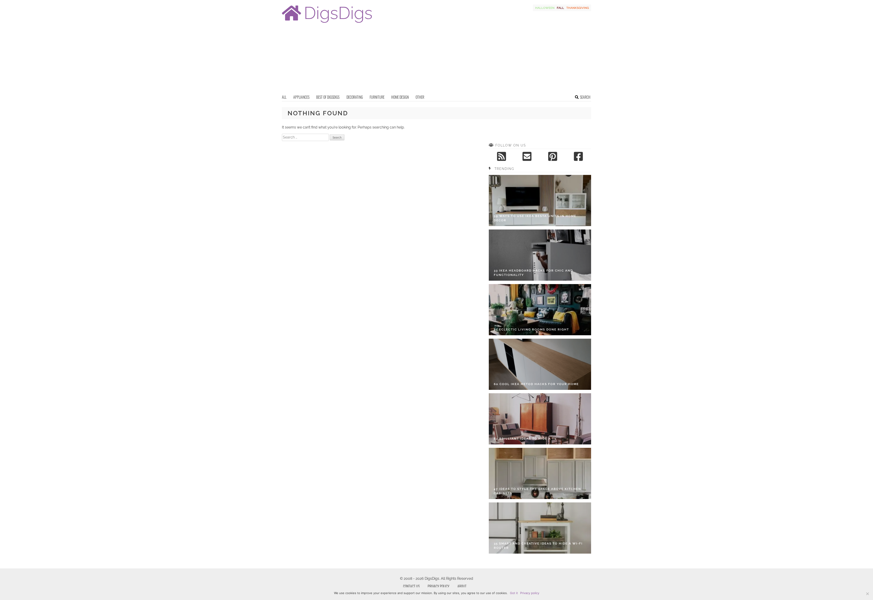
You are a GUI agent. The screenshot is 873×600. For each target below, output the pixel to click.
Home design (400, 97)
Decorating (354, 97)
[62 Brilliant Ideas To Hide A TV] (540, 418)
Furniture (377, 97)
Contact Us (411, 586)
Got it (514, 593)
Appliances (301, 97)
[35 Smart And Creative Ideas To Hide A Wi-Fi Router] (540, 528)
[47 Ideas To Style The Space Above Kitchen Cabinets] (540, 473)
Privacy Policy (438, 586)
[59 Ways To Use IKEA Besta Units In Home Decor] (540, 200)
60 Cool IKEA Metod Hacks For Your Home (536, 384)
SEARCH (585, 97)
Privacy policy (529, 593)
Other (420, 97)
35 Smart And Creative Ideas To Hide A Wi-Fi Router (538, 546)
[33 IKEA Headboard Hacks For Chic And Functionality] (540, 255)
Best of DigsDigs (327, 97)
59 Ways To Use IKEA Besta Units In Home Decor (535, 218)
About (462, 586)
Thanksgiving (577, 8)
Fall (560, 8)
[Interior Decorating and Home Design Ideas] (327, 23)
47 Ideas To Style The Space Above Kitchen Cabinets (537, 491)
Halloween (544, 8)
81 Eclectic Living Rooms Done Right (531, 329)
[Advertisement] (436, 60)
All (284, 97)
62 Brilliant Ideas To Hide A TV (525, 438)
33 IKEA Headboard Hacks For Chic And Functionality (533, 273)
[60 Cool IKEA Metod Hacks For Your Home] (540, 364)
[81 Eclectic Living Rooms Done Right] (540, 309)
